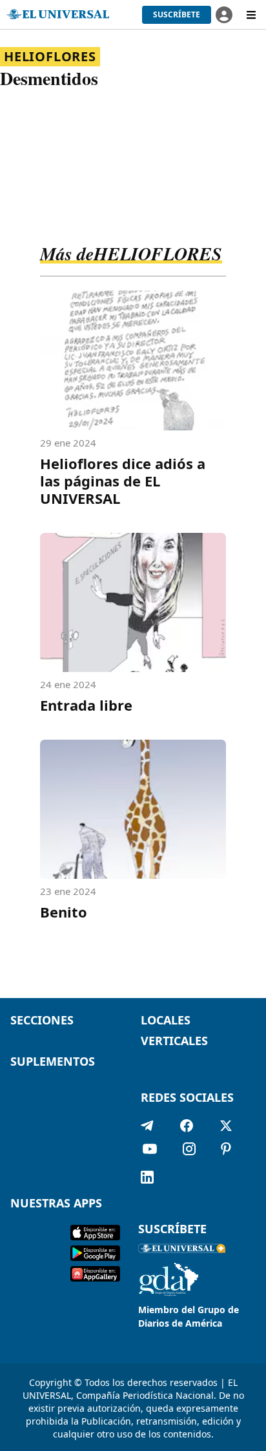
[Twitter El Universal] (226, 1125)
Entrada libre (86, 705)
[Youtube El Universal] (150, 1151)
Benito (63, 911)
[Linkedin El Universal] (147, 1177)
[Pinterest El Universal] (226, 1151)
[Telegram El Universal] (147, 1125)
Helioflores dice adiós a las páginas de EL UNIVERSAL (122, 481)
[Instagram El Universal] (189, 1151)
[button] (176, 15)
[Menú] (251, 15)
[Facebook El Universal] (186, 1125)
